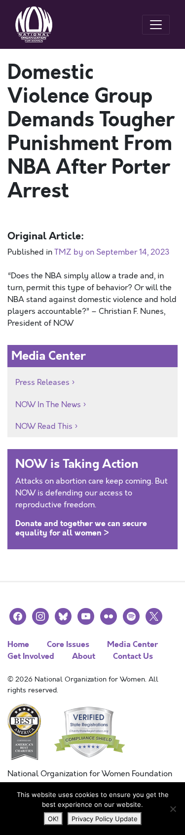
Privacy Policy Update (105, 819)
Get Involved (30, 656)
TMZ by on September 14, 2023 (112, 252)
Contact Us (133, 656)
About (83, 656)
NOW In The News (48, 404)
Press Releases (42, 382)
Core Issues (68, 644)
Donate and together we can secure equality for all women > (81, 528)
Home (18, 644)
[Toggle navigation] (156, 25)
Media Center (132, 644)
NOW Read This (44, 426)
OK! (53, 819)
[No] (173, 809)
